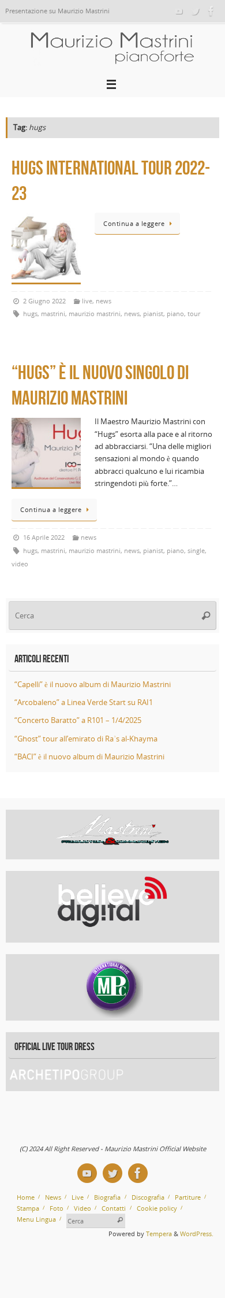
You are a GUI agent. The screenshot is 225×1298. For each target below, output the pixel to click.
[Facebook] (211, 11)
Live (78, 1197)
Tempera (159, 1233)
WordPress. (196, 1233)
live (87, 300)
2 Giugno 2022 (44, 300)
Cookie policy (157, 1208)
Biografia (107, 1197)
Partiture (188, 1197)
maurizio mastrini (95, 313)
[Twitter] (195, 11)
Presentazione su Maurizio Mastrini (57, 11)
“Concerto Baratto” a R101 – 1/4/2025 (77, 720)
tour (193, 313)
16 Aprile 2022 (44, 537)
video (20, 563)
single (196, 550)
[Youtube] (179, 11)
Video (82, 1208)
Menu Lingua (36, 1219)
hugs (30, 313)
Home (26, 1197)
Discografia (148, 1197)
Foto (56, 1208)
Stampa (28, 1208)
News (53, 1197)
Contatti (114, 1208)
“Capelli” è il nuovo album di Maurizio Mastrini (92, 684)
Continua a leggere (133, 223)
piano (175, 313)
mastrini (53, 313)
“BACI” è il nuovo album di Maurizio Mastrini (89, 757)
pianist (153, 313)
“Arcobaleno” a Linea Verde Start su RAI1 (83, 702)
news (103, 300)
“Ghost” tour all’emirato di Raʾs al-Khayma (86, 739)
